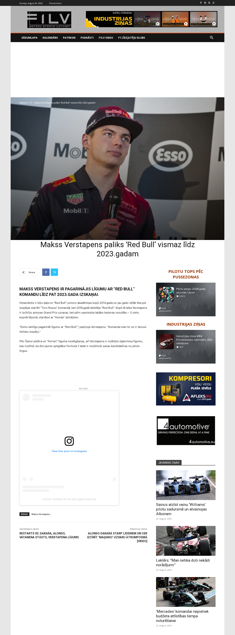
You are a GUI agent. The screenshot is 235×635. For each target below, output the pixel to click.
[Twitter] (209, 3)
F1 (31, 102)
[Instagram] (205, 3)
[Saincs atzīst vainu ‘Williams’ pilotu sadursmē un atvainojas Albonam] (186, 485)
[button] (211, 37)
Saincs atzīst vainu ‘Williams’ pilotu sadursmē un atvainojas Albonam (181, 509)
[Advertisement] (117, 69)
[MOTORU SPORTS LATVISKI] (49, 19)
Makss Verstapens (41, 514)
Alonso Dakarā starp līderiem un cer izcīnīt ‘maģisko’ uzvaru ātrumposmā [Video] (117, 537)
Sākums (23, 102)
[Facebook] (201, 3)
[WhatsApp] (213, 3)
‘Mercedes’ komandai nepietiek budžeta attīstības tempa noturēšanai (182, 616)
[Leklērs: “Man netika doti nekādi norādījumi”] (186, 541)
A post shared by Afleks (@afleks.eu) (69, 499)
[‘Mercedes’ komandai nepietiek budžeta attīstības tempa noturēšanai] (186, 592)
